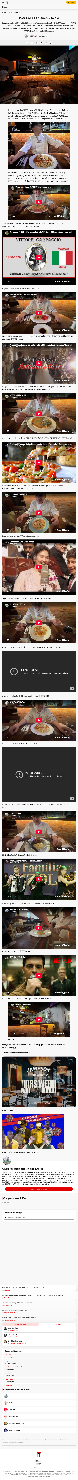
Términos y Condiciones (35, 1471)
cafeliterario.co (33, 36)
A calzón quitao (9, 1379)
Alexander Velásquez (9, 1305)
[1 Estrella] (2, 1202)
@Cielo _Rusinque (11, 1363)
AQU (14, 1047)
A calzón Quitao (10, 1381)
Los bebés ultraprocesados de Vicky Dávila (15, 1310)
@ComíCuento (10, 1369)
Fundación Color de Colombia (18, 1343)
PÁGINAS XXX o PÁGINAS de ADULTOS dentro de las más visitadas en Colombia (25, 1288)
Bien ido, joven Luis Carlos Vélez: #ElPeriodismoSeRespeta (19, 1318)
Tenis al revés (8, 1373)
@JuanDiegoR (10, 1375)
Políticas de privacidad (48, 1471)
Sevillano (11, 1403)
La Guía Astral (8, 1385)
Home (4, 12)
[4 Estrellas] (7, 1202)
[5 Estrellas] (8, 1202)
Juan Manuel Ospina (14, 1430)
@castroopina (10, 1357)
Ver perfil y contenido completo (39, 1189)
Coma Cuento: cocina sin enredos (14, 1367)
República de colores (15, 1341)
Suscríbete (71, 2)
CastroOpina (8, 1355)
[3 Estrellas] (5, 1202)
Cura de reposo (13, 1335)
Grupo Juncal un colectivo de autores (44, 35)
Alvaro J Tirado (7, 1298)
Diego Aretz (12, 1409)
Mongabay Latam (13, 1416)
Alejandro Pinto (8, 1290)
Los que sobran (9, 1361)
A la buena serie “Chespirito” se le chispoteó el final (17, 1303)
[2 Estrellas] (4, 1202)
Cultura (10, 12)
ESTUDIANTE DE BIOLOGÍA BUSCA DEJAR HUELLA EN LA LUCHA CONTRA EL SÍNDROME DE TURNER (32, 1295)
